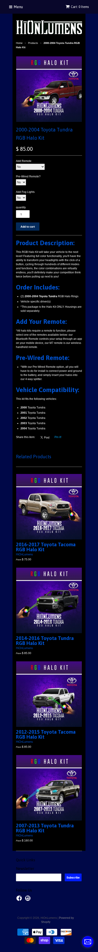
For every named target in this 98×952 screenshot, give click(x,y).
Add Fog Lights (25, 192)
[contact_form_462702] (87, 941)
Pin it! (57, 437)
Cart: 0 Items (80, 7)
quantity (21, 207)
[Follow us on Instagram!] (28, 900)
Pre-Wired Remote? (28, 176)
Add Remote (23, 161)
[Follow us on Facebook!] (19, 900)
